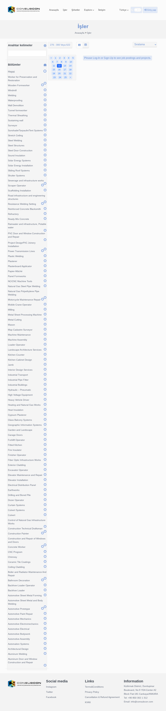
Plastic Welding (16, 256)
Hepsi (11, 71)
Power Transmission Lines (21, 251)
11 (54, 66)
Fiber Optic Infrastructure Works (24, 460)
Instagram (51, 686)
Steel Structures (16, 145)
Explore (88, 10)
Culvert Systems (16, 510)
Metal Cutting (15, 319)
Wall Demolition (16, 105)
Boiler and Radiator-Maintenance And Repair (27, 574)
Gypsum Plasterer (17, 415)
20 (59, 73)
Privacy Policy (92, 692)
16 (59, 70)
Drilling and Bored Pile (19, 495)
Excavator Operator (18, 470)
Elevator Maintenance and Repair (25, 475)
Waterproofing (15, 100)
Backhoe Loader (16, 590)
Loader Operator (16, 344)
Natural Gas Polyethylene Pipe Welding (23, 293)
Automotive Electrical (18, 629)
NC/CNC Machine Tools (20, 281)
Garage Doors (15, 435)
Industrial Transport (18, 375)
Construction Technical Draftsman (25, 528)
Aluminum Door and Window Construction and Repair (22, 661)
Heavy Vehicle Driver (18, 400)
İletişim (101, 10)
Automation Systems (18, 644)
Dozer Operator (16, 500)
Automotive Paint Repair (20, 614)
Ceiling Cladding (16, 567)
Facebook (51, 697)
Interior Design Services (20, 370)
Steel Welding (15, 140)
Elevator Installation (18, 480)
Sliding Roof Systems (19, 170)
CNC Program (15, 552)
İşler (65, 10)
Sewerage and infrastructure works (26, 180)
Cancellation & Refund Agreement (102, 697)
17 (65, 70)
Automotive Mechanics (19, 619)
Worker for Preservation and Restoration (22, 79)
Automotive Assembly (19, 639)
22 (70, 73)
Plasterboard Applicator (20, 266)
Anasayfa (54, 10)
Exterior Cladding (17, 465)
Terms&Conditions (94, 686)
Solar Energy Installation (20, 165)
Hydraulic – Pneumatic (19, 390)
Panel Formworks (17, 276)
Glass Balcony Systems (20, 420)
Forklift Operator (16, 440)
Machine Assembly (17, 339)
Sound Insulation (16, 155)
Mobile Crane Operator (20, 304)
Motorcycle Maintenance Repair (24, 299)
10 (71, 62)
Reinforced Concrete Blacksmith (24, 209)
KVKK (88, 702)
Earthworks (13, 490)
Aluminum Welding (17, 654)
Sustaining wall (15, 120)
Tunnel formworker (17, 110)
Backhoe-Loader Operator (21, 585)
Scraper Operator (17, 185)
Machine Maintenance (19, 334)
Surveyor (12, 125)
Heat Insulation (15, 410)
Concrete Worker (16, 547)
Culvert (11, 515)
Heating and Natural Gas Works (24, 405)
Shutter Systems (16, 175)
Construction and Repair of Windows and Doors (26, 540)
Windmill (12, 90)
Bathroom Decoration (19, 580)
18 (70, 70)
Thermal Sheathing (18, 115)
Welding (12, 95)
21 (65, 73)
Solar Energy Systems (19, 160)
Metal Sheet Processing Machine (25, 314)
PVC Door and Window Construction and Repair (26, 235)
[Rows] (79, 45)
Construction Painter (18, 533)
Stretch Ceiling (15, 135)
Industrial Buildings (17, 385)
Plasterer (12, 261)
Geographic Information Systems (25, 425)
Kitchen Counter (16, 354)
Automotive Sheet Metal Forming (25, 595)
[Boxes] (85, 45)
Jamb (11, 365)
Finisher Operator (17, 455)
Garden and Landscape (20, 430)
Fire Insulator (15, 450)
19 (54, 73)
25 (65, 77)
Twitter (49, 692)
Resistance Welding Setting (22, 204)
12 (59, 66)
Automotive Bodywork (19, 634)
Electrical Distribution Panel (22, 485)
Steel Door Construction (20, 150)
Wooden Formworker (19, 85)
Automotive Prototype (19, 609)
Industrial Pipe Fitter (18, 380)
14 (70, 66)
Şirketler (75, 10)
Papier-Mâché (15, 271)
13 (65, 66)
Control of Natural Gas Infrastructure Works (26, 522)
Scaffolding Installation (19, 190)
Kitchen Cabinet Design (20, 359)
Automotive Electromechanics (23, 624)
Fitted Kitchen (15, 445)
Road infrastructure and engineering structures (26, 197)
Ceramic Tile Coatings (19, 562)
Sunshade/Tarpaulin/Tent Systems (25, 130)
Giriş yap (151, 10)
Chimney (12, 557)
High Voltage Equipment (20, 395)
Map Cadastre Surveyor (20, 329)
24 (60, 77)
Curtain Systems (16, 505)
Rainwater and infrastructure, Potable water (27, 226)
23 (54, 77)
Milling (11, 309)
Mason (11, 324)
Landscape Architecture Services (25, 349)
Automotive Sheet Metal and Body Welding (25, 602)
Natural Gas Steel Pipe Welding (24, 286)
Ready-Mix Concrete (18, 219)
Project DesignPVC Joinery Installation (22, 244)
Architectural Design (18, 649)
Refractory (13, 214)
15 (54, 70)
